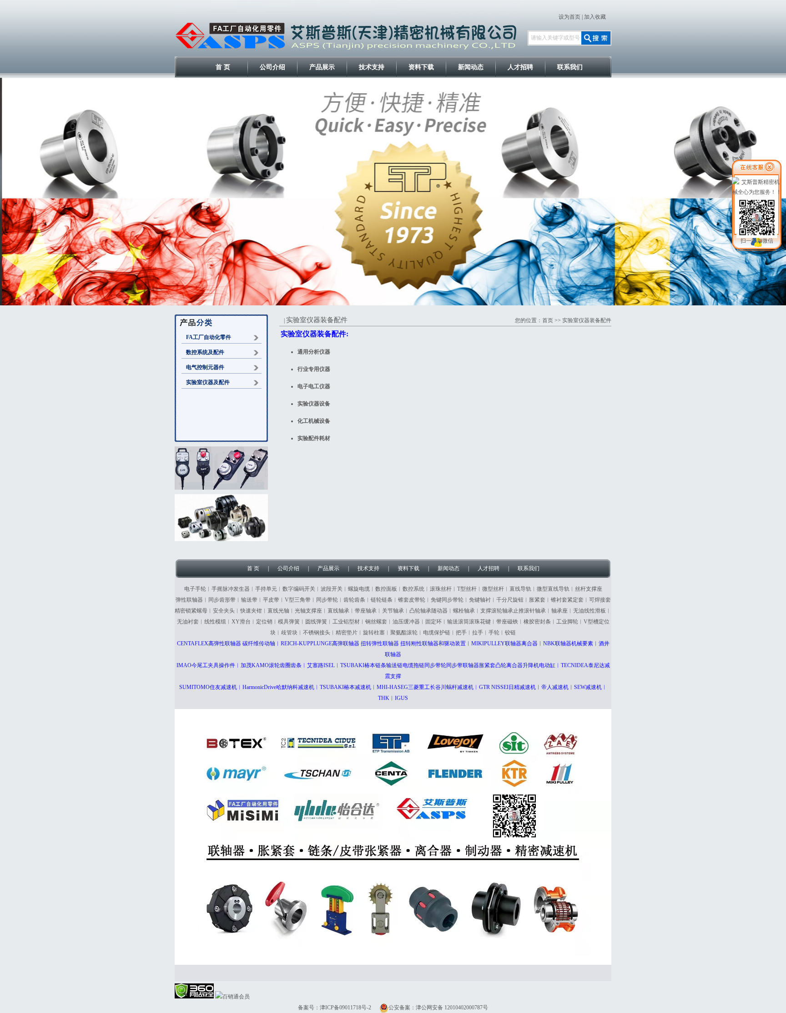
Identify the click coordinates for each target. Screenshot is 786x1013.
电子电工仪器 (313, 386)
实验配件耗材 (313, 438)
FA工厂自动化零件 (208, 337)
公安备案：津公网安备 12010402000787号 (438, 1007)
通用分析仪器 (313, 352)
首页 (547, 320)
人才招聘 (520, 67)
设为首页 (569, 17)
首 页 (223, 67)
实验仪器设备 (313, 403)
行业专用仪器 (313, 369)
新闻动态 (471, 67)
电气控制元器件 (205, 367)
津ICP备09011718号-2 (345, 1007)
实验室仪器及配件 (208, 382)
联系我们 (570, 67)
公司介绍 (272, 67)
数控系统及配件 (205, 352)
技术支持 (371, 67)
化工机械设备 (313, 421)
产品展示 (322, 67)
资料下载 (421, 67)
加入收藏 (595, 17)
